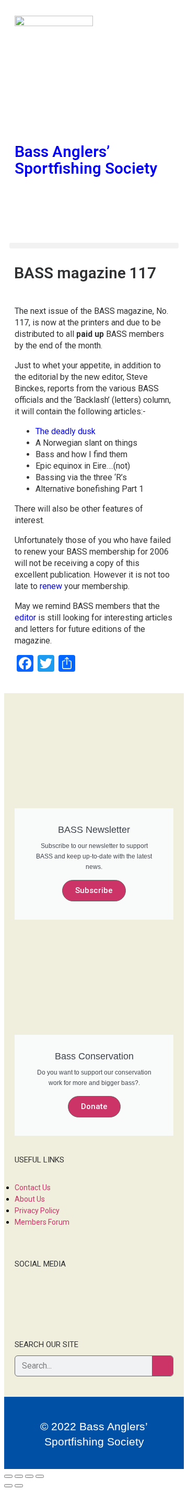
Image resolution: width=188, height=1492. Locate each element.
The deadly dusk (66, 431)
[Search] (162, 1366)
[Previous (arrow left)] (8, 1485)
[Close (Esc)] (8, 1476)
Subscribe (94, 890)
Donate (94, 1106)
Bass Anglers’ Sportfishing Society (86, 159)
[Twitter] (56, 118)
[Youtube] (84, 118)
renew (51, 586)
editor (25, 618)
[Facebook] (28, 118)
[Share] (19, 1476)
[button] (94, 245)
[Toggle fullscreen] (29, 1476)
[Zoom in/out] (40, 1476)
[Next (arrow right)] (19, 1485)
